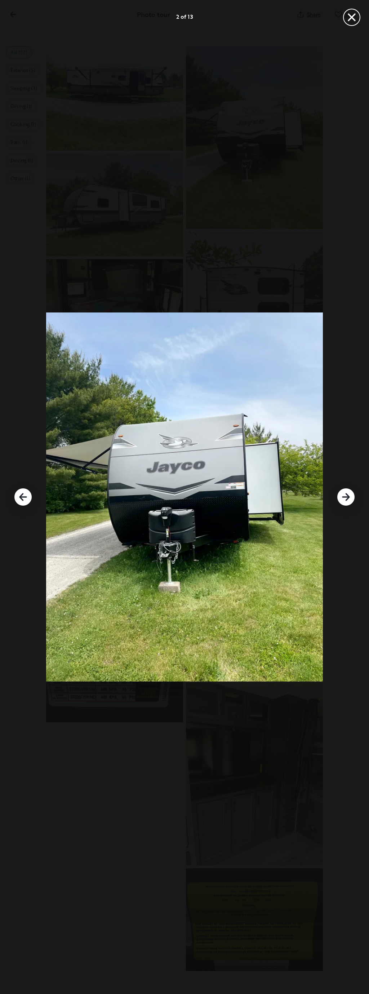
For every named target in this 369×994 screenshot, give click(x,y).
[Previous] (23, 497)
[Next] (346, 497)
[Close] (351, 17)
